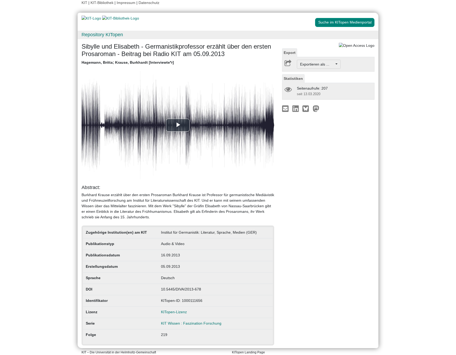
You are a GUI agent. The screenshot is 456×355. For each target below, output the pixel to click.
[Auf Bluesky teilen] (307, 108)
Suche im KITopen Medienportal (345, 22)
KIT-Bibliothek (103, 3)
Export (290, 52)
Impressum (126, 3)
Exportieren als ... (317, 64)
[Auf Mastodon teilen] (316, 108)
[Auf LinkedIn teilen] (296, 108)
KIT (84, 3)
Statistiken (293, 78)
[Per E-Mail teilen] (286, 108)
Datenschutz (149, 3)
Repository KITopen (102, 34)
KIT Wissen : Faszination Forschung (191, 323)
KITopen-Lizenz (174, 312)
